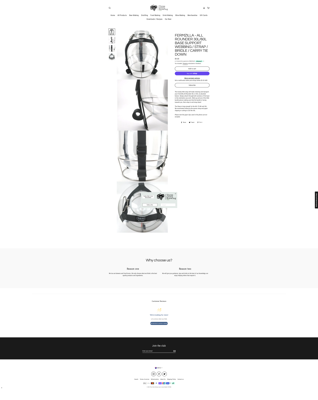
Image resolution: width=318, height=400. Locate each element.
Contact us (181, 379)
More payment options (192, 78)
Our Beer (168, 19)
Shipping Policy (171, 379)
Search (136, 379)
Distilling (144, 15)
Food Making (155, 15)
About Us (162, 379)
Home (113, 15)
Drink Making (168, 15)
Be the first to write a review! (159, 323)
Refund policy (155, 379)
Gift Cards (204, 15)
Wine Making (180, 15)
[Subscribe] (174, 351)
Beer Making (134, 15)
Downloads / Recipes (154, 19)
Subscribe (192, 85)
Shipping (185, 63)
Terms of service (144, 379)
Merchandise (192, 15)
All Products (122, 15)
